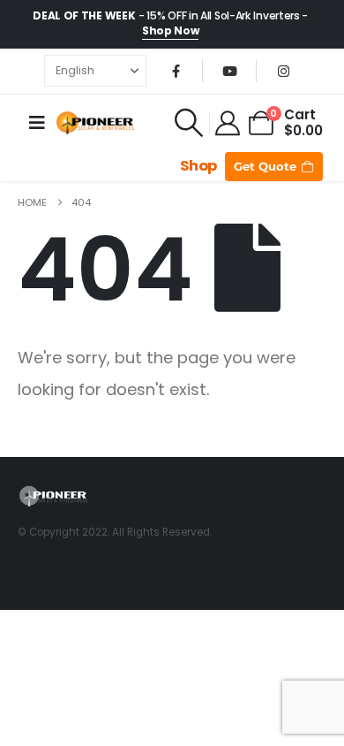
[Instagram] (283, 70)
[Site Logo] (95, 123)
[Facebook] (175, 70)
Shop (198, 166)
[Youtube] (229, 70)
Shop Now (170, 30)
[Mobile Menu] (37, 123)
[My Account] (228, 122)
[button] (189, 123)
